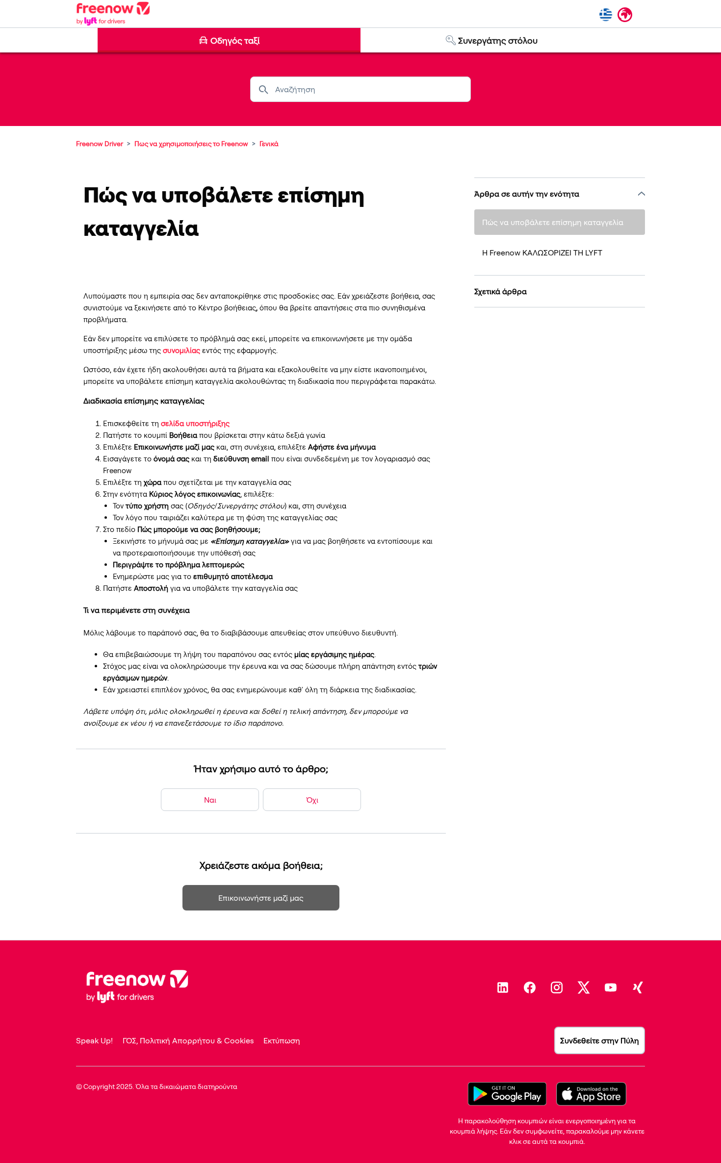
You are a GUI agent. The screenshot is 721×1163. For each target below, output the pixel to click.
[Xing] (637, 987)
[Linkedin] (502, 987)
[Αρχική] (113, 13)
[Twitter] (583, 987)
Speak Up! (94, 1040)
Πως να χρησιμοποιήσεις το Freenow (191, 143)
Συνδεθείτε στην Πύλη (599, 1040)
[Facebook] (529, 987)
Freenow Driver (99, 143)
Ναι (210, 800)
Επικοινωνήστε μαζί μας (261, 898)
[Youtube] (610, 987)
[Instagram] (556, 987)
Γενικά (269, 143)
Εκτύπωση (281, 1040)
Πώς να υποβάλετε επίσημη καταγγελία (552, 222)
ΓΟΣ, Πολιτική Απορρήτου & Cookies (188, 1040)
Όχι (312, 800)
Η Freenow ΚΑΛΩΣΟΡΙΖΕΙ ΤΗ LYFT (542, 252)
